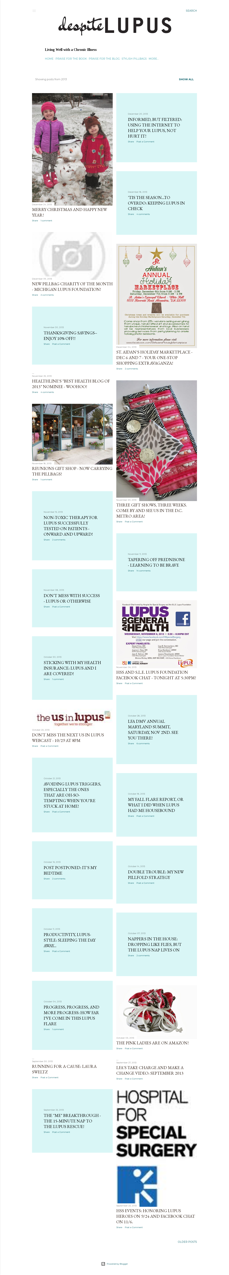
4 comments (143, 214)
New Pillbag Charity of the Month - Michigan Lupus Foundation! (72, 286)
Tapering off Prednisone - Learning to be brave (156, 562)
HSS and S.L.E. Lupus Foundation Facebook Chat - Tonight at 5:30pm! (156, 674)
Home (49, 58)
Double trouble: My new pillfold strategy (156, 874)
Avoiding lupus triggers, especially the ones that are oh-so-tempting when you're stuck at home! (72, 795)
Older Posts (187, 1241)
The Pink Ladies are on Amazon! (152, 1043)
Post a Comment (145, 141)
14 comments (143, 570)
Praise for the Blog (104, 58)
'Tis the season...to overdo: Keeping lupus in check (156, 203)
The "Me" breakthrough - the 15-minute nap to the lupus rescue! (72, 1121)
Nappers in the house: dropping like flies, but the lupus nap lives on (155, 944)
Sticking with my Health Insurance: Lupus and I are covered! (72, 668)
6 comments (143, 743)
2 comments (47, 295)
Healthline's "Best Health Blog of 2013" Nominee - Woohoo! (71, 383)
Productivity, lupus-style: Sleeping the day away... (70, 940)
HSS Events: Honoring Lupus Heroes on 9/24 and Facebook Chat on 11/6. (155, 1216)
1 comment (46, 220)
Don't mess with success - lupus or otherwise (72, 598)
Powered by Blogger (117, 1263)
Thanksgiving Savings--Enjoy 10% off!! (70, 335)
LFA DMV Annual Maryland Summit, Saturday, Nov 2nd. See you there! (153, 729)
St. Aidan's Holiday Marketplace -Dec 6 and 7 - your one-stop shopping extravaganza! (154, 357)
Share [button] (35, 220)
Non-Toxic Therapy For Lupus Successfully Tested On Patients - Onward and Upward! (71, 526)
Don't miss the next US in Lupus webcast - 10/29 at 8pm (68, 737)
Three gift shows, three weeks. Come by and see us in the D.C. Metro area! (151, 510)
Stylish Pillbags (134, 58)
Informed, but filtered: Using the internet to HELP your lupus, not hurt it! (155, 128)
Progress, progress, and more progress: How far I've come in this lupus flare (71, 1015)
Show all (186, 79)
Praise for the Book (71, 58)
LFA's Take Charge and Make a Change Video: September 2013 (150, 1070)
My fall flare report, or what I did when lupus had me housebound (156, 805)
